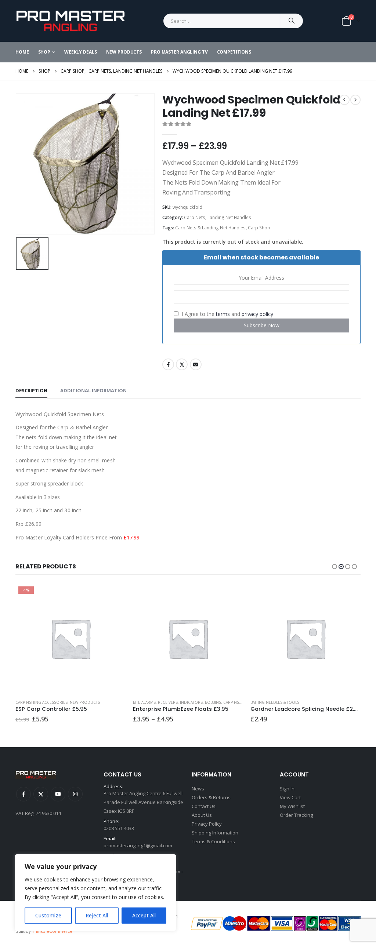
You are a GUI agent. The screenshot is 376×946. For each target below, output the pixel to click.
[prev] (344, 100)
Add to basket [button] (348, 595)
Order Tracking (296, 815)
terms (223, 313)
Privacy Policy (207, 824)
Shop (44, 52)
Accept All (144, 915)
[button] (334, 566)
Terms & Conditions (213, 841)
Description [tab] (31, 390)
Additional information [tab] (93, 390)
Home (22, 52)
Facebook (168, 364)
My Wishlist (292, 806)
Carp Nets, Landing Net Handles (217, 217)
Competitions (234, 52)
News (198, 788)
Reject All (97, 915)
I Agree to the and (226, 313)
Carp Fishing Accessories (41, 702)
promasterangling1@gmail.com (138, 845)
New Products (124, 52)
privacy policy (257, 313)
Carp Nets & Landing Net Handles (210, 228)
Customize (48, 915)
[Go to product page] (188, 638)
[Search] (291, 21)
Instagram (75, 794)
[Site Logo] (70, 21)
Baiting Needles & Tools (274, 702)
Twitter (182, 364)
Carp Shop (259, 228)
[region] (95, 892)
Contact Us (204, 806)
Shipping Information (215, 832)
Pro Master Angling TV (179, 52)
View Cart (290, 797)
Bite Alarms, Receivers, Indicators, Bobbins (177, 702)
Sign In (287, 788)
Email (196, 364)
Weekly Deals (80, 52)
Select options (113, 595)
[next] (355, 100)
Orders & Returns (211, 797)
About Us (202, 815)
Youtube (58, 794)
